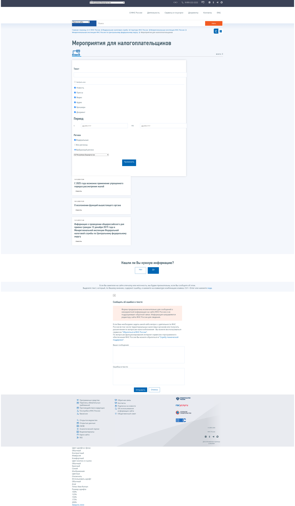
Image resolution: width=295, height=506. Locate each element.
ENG (219, 12)
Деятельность (153, 12)
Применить (129, 162)
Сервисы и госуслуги (174, 12)
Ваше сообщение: (121, 345)
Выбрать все (81, 82)
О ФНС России (135, 12)
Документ (81, 112)
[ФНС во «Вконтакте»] (209, 2)
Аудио (79, 102)
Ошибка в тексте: (120, 367)
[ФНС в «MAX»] (221, 2)
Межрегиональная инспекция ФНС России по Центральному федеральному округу (105, 32)
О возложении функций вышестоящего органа (97, 205)
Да (153, 269)
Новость (80, 87)
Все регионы (82, 145)
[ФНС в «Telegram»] (217, 2)
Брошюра (81, 107)
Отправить (140, 390)
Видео (79, 97)
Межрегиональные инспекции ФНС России (167, 30)
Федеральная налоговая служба (115, 30)
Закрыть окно (78, 504)
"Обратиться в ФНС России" (134, 332)
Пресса (80, 92)
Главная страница (79, 30)
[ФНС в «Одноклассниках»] (213, 2)
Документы (193, 12)
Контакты (207, 12)
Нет (140, 269)
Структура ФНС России (139, 30)
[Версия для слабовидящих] (176, 2)
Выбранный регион (85, 150)
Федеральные (82, 140)
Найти (214, 23)
